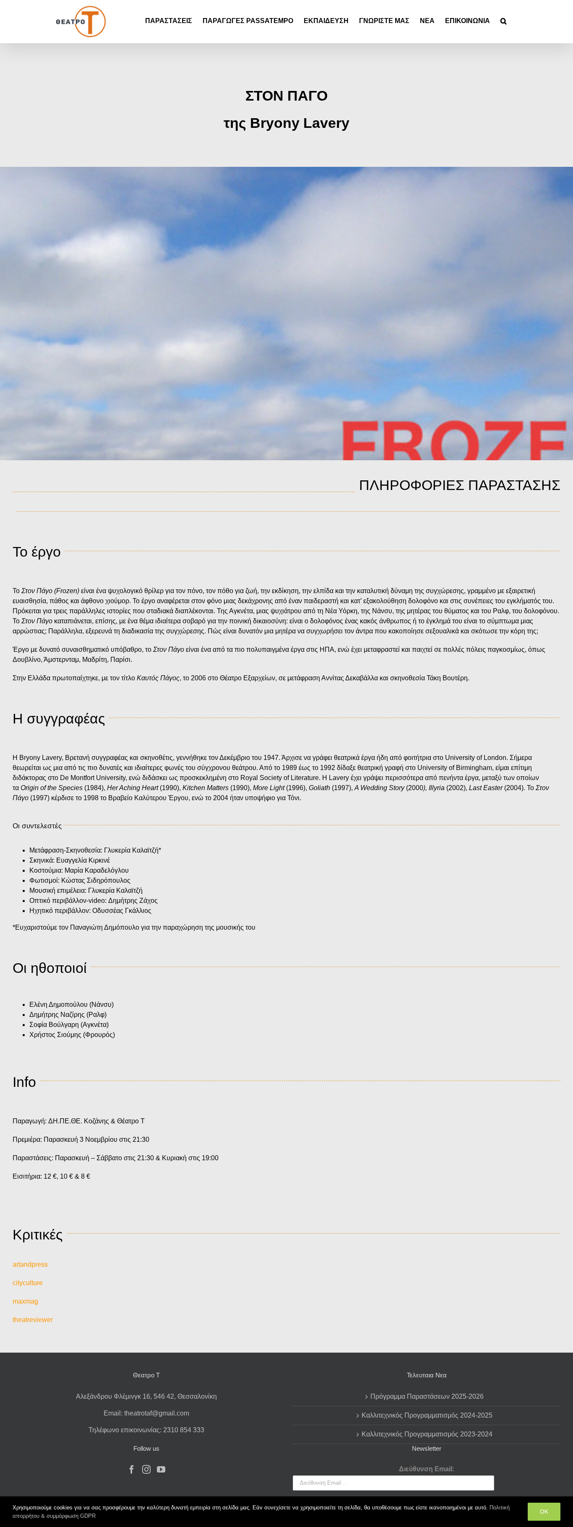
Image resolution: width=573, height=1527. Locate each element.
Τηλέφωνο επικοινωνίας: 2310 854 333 (146, 1430)
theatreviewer (33, 1319)
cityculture (28, 1282)
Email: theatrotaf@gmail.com (146, 1413)
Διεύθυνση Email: (426, 1469)
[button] (503, 21)
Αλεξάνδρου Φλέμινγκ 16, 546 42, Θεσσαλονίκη (146, 1396)
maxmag (25, 1301)
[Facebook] (132, 1469)
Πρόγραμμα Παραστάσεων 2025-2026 (427, 1396)
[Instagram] (146, 1469)
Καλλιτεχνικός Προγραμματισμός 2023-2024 (427, 1434)
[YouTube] (161, 1469)
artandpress (30, 1264)
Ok (544, 1511)
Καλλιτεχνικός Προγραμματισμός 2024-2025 (427, 1415)
